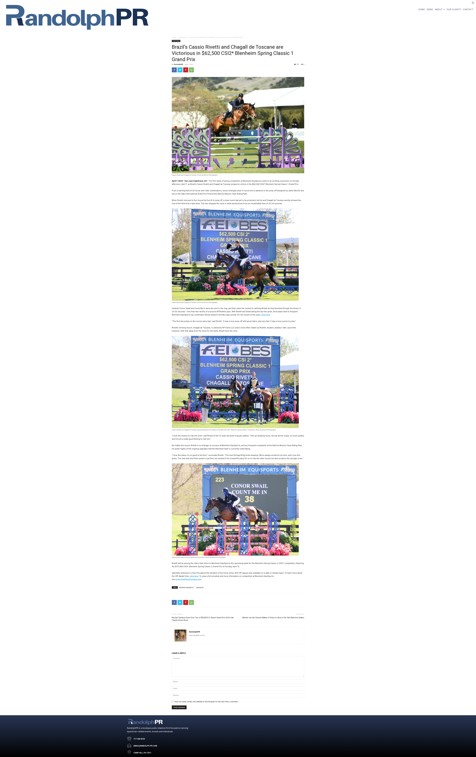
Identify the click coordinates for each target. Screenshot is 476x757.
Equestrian (200, 587)
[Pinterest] (185, 69)
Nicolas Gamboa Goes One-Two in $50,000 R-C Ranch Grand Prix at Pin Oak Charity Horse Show (203, 618)
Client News (182, 37)
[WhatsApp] (191, 69)
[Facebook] (174, 69)
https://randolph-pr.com (197, 635)
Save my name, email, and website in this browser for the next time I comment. (206, 701)
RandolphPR (178, 64)
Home (174, 37)
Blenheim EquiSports (186, 587)
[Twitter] (180, 69)
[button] (473, 3)
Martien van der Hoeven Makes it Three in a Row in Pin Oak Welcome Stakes (273, 617)
